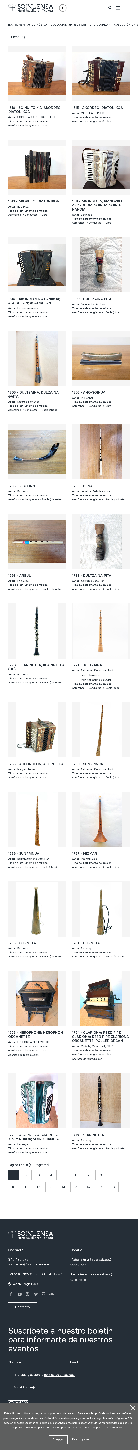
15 (75, 1187)
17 (100, 1187)
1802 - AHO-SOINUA (88, 392)
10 (13, 1187)
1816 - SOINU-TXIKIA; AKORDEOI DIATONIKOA (35, 110)
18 (113, 1187)
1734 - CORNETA (86, 943)
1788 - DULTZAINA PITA (91, 576)
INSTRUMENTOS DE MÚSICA (27, 24)
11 (26, 1187)
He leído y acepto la (45, 1375)
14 (63, 1187)
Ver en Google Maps (25, 1284)
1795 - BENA (82, 486)
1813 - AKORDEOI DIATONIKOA (33, 201)
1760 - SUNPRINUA (87, 764)
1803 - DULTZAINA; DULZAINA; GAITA (33, 394)
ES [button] (126, 8)
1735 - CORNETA (22, 943)
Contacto (22, 1307)
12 (38, 1187)
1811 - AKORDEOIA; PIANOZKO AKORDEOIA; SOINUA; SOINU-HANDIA (97, 205)
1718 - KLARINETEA (88, 1135)
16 (88, 1187)
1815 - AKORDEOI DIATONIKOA (97, 108)
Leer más (89, 1427)
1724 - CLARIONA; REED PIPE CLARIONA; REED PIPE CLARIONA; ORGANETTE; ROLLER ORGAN (101, 1037)
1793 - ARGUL (19, 576)
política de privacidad (59, 1375)
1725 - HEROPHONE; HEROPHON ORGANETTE (35, 1035)
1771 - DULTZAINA (87, 665)
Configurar (81, 1439)
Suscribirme (21, 1387)
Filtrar (15, 37)
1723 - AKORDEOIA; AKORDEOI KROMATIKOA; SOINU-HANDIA (33, 1137)
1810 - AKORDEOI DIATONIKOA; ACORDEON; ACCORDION (34, 301)
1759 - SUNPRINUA (23, 854)
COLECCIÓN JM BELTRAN (68, 24)
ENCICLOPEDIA (100, 24)
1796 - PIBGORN (21, 486)
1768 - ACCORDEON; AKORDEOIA (36, 764)
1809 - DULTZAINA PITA (91, 299)
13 (51, 1187)
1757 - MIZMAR (84, 854)
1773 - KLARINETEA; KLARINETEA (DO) (36, 667)
